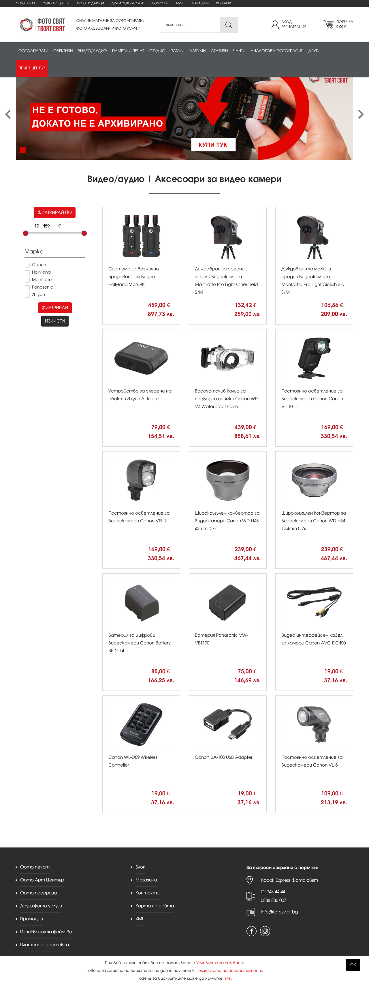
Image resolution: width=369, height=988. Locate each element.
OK (353, 965)
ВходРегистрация (294, 24)
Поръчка (344, 24)
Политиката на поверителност (229, 970)
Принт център (31, 68)
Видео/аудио (92, 51)
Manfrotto (42, 280)
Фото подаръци (90, 3)
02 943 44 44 (273, 891)
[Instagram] (265, 931)
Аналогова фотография (277, 51)
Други (314, 51)
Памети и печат (128, 51)
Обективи (63, 51)
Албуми (197, 51)
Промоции (159, 3)
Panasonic (42, 287)
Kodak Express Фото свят (289, 880)
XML (139, 918)
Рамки (177, 51)
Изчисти (55, 320)
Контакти (223, 3)
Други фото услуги (127, 3)
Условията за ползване (219, 963)
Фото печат (25, 3)
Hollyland (41, 272)
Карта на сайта (154, 905)
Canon (39, 265)
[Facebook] (251, 931)
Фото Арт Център (56, 3)
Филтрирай (55, 307)
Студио (157, 51)
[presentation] (8, 114)
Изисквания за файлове (46, 931)
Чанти (239, 51)
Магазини (200, 3)
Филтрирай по (55, 212)
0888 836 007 (273, 900)
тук (227, 978)
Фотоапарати (33, 51)
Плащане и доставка (44, 944)
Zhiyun (38, 295)
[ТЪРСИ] (229, 25)
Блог (180, 3)
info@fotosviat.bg (279, 911)
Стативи (219, 51)
